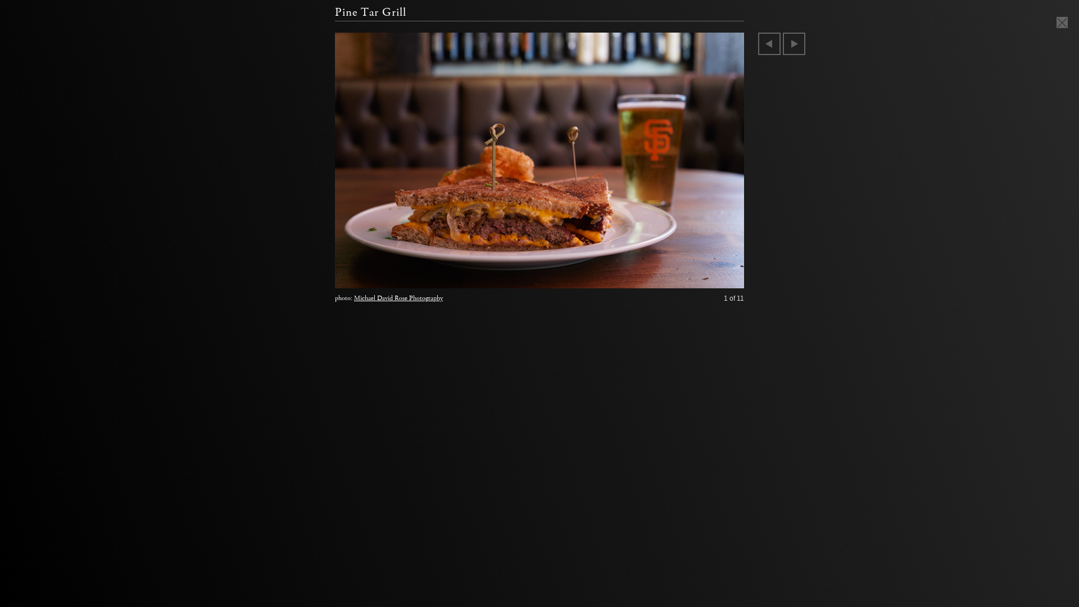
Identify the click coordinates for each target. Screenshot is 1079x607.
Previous (769, 44)
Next (794, 44)
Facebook (695, 277)
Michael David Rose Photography (398, 298)
